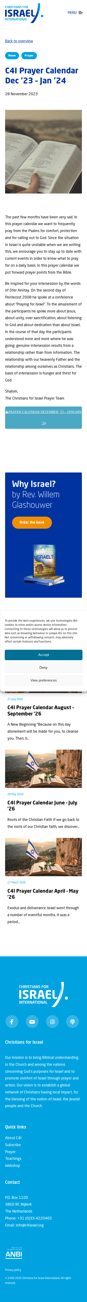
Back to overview (19, 41)
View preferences (43, 680)
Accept (43, 655)
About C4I (13, 1138)
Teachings (13, 1159)
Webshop (12, 1166)
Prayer (10, 1152)
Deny (43, 667)
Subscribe (13, 1145)
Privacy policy (13, 1270)
